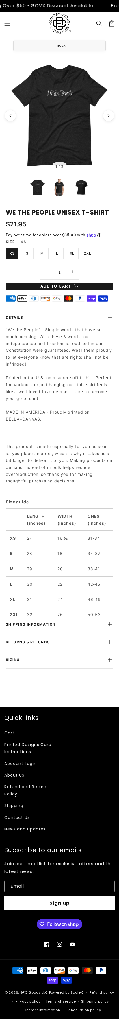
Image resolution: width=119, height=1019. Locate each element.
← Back (59, 45)
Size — (16, 241)
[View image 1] (37, 187)
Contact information (41, 1010)
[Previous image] (10, 115)
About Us (14, 775)
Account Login (20, 763)
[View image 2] (59, 187)
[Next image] (108, 115)
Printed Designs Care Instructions (27, 748)
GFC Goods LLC (34, 992)
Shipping (13, 805)
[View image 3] (81, 187)
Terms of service (61, 1001)
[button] (7, 23)
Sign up (59, 903)
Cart (9, 733)
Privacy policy (28, 1001)
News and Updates (25, 829)
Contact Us (17, 817)
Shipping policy (95, 1001)
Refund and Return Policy (25, 790)
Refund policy (102, 992)
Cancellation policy (83, 1010)
